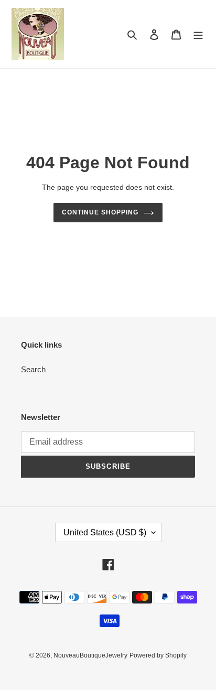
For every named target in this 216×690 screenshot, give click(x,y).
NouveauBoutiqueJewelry (90, 655)
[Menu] (198, 34)
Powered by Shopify (158, 655)
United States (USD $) (104, 532)
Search (33, 369)
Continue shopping (100, 212)
